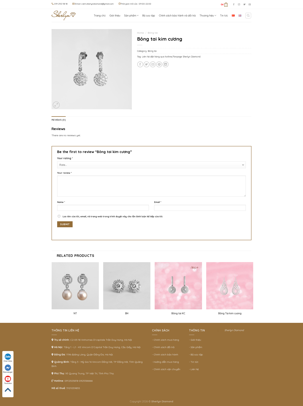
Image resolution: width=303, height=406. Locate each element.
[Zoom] (56, 105)
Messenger (8, 372)
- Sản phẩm (195, 347)
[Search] (248, 15)
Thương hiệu (207, 15)
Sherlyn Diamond (234, 330)
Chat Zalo (8, 361)
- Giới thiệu (195, 339)
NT (75, 313)
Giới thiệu (114, 15)
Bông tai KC (178, 313)
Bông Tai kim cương (229, 313)
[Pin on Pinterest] (159, 64)
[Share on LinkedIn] (166, 64)
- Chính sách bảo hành (165, 354)
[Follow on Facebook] (234, 4)
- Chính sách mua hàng (165, 339)
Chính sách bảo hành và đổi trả (177, 15)
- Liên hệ (194, 369)
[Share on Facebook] (140, 64)
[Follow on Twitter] (244, 4)
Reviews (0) (59, 119)
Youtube (8, 383)
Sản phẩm (130, 15)
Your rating (65, 158)
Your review (64, 172)
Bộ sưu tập (148, 15)
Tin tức (224, 15)
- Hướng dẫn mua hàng (165, 361)
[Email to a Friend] (153, 64)
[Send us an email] (250, 4)
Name (61, 202)
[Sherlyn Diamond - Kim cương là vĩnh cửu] (65, 15)
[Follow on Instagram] (239, 4)
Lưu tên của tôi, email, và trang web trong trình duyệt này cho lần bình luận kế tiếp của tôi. (113, 216)
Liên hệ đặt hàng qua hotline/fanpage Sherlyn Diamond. (171, 56)
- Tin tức (193, 361)
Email (157, 202)
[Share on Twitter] (146, 64)
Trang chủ (100, 15)
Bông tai (153, 32)
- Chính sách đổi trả (163, 347)
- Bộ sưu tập (196, 354)
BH (126, 313)
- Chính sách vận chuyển (166, 369)
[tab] (59, 119)
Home (140, 32)
